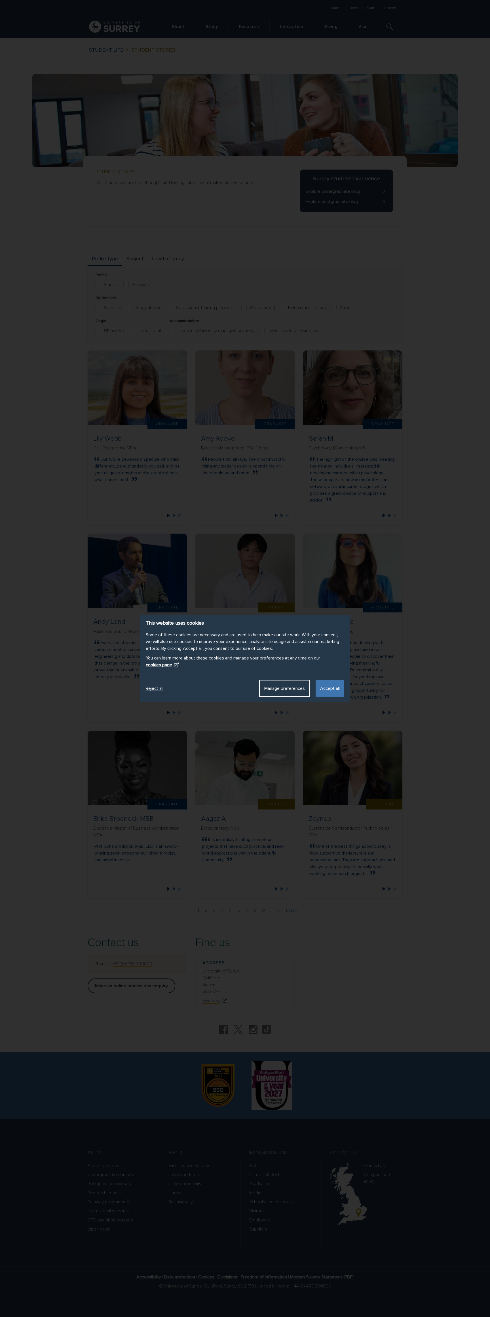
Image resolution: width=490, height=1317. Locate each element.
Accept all (330, 688)
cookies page (159, 665)
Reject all (154, 688)
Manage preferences (284, 688)
